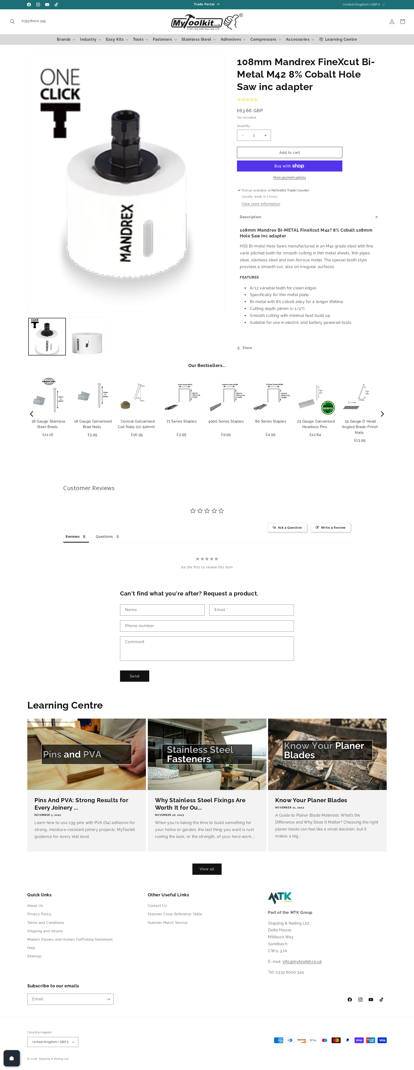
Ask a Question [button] (290, 527)
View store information (261, 204)
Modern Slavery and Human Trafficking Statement (70, 939)
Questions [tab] (104, 536)
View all (207, 869)
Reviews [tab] (73, 536)
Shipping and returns (45, 931)
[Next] (382, 413)
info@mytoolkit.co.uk (302, 961)
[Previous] (32, 413)
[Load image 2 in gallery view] (86, 336)
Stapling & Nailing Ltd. (54, 1058)
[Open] (12, 1058)
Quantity (243, 126)
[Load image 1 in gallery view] (47, 336)
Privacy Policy (39, 914)
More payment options (289, 177)
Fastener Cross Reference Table (175, 914)
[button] (12, 21)
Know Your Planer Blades (311, 800)
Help (31, 948)
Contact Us (157, 906)
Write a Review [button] (333, 527)
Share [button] (247, 348)
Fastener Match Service (168, 923)
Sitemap (34, 956)
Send (134, 676)
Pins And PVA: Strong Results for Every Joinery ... (81, 804)
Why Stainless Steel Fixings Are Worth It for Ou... (200, 804)
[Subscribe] (108, 999)
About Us (35, 906)
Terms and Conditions (45, 923)
